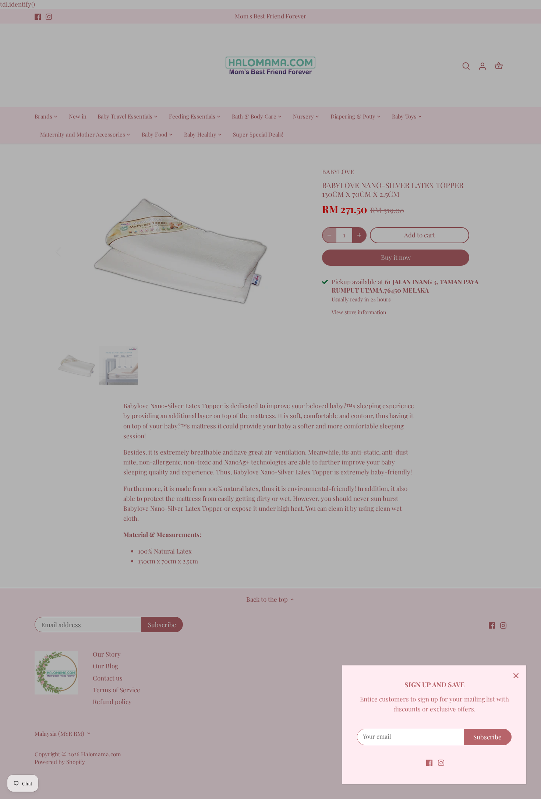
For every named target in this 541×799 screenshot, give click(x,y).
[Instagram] (441, 762)
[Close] (516, 676)
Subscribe (487, 737)
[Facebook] (429, 762)
